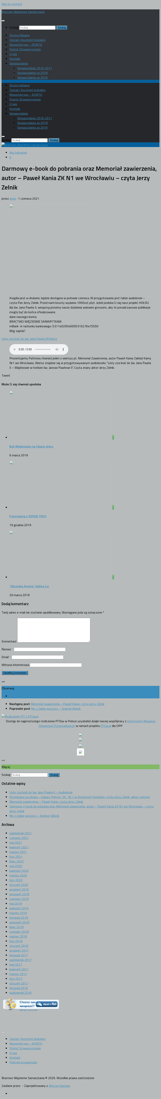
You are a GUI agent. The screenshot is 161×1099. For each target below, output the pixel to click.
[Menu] (3, 20)
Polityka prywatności (23, 1062)
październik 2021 (20, 833)
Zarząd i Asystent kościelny (27, 40)
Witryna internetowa (15, 664)
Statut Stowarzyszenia (25, 49)
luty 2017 (15, 978)
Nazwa (7, 649)
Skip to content (12, 4)
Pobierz (52, 338)
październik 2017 (20, 959)
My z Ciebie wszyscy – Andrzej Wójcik (34, 815)
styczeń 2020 (18, 884)
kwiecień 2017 (18, 969)
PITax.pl (106, 725)
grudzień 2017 (19, 950)
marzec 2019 (18, 913)
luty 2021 (15, 856)
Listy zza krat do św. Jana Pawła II (24, 338)
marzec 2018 (18, 936)
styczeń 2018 (18, 945)
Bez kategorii (18, 152)
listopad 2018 (18, 917)
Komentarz (9, 641)
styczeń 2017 (18, 983)
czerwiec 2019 (19, 898)
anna (13, 198)
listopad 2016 (18, 988)
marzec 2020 (18, 875)
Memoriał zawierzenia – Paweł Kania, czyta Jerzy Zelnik (46, 801)
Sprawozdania (18, 63)
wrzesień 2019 (19, 894)
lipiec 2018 (16, 927)
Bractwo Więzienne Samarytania (23, 11)
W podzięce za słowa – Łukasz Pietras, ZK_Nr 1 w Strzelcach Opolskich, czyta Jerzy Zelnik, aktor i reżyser (79, 797)
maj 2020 (15, 866)
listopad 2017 (18, 955)
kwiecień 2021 (18, 847)
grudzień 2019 (19, 889)
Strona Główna (19, 35)
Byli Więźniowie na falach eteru (31, 446)
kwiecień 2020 (18, 870)
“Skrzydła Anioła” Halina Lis (29, 586)
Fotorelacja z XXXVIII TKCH (27, 516)
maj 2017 (15, 964)
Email (6, 657)
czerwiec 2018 (19, 931)
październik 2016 (20, 992)
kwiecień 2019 (18, 908)
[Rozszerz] (3, 681)
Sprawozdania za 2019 (32, 77)
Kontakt (14, 58)
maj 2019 (15, 903)
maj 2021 (15, 842)
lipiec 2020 (16, 861)
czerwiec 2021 (19, 837)
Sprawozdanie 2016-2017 (34, 68)
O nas (13, 54)
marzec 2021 (18, 852)
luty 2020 (15, 880)
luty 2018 (15, 941)
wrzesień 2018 (19, 922)
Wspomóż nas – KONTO (25, 44)
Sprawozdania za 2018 (32, 72)
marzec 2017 (18, 974)
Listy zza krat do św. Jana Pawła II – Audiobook (40, 792)
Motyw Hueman (59, 1085)
